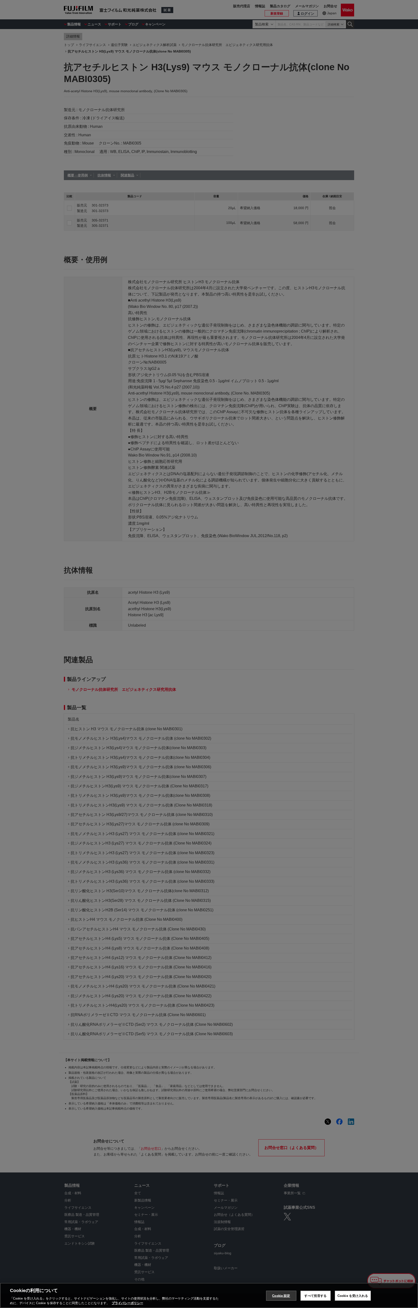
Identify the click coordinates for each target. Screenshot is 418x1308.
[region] (209, 1295)
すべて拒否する (315, 1296)
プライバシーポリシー (127, 1303)
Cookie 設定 (281, 1296)
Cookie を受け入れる (352, 1296)
